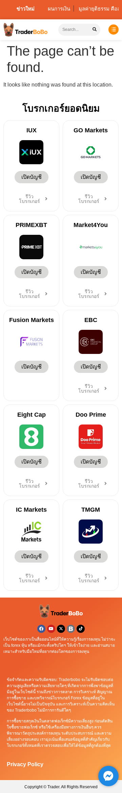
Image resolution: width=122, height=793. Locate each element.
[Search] (94, 30)
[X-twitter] (61, 629)
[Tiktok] (81, 629)
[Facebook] (41, 629)
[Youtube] (51, 629)
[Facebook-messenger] (108, 776)
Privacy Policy (25, 764)
